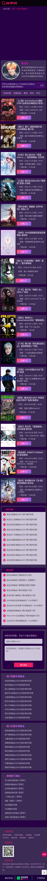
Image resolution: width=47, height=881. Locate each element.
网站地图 (23, 838)
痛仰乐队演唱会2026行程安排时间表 (19, 693)
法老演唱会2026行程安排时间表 (17, 717)
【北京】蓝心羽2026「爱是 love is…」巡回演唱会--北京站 (30, 156)
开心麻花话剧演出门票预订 (15, 780)
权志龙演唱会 (22, 9)
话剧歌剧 (29, 835)
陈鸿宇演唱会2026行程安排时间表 (18, 701)
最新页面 (14, 838)
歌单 (26, 93)
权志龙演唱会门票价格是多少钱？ (20, 590)
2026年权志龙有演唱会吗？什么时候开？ (23, 600)
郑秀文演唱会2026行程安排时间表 (18, 759)
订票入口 (24, 118)
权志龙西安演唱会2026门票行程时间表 (22, 560)
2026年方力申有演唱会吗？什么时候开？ (23, 621)
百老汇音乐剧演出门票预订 (15, 817)
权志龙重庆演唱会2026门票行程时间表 (22, 545)
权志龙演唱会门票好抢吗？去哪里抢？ (21, 580)
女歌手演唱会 (18, 835)
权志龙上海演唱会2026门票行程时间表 (22, 519)
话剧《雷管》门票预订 (13, 801)
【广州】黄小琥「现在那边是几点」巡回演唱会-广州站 (31, 344)
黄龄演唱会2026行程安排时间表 (17, 747)
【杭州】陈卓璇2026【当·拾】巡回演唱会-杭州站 (30, 481)
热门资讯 (6, 838)
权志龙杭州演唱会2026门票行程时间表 (22, 550)
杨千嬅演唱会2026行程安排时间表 (18, 734)
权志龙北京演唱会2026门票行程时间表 (22, 529)
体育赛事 (37, 835)
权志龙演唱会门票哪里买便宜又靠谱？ (21, 585)
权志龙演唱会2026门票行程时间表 (20, 514)
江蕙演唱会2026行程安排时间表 (17, 739)
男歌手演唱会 (7, 835)
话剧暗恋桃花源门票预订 (14, 792)
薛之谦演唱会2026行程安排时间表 (18, 689)
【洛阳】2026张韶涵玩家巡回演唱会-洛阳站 (31, 233)
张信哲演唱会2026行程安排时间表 (18, 681)
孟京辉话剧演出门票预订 (14, 788)
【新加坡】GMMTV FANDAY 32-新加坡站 (30, 453)
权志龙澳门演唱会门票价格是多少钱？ (21, 595)
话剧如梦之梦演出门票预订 (15, 813)
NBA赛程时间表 (11, 805)
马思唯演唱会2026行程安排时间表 (18, 697)
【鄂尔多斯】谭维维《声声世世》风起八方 (30, 207)
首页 (13, 9)
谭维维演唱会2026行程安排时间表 (18, 743)
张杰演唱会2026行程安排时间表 (17, 685)
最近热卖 (9, 878)
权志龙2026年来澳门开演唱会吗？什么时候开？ (25, 605)
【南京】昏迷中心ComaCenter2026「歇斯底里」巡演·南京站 (31, 318)
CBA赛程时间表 (11, 809)
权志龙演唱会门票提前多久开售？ (20, 575)
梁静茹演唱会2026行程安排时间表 (18, 755)
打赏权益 (41, 878)
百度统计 (31, 838)
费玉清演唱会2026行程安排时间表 (18, 713)
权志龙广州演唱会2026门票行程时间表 (22, 534)
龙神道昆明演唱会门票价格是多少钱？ (21, 610)
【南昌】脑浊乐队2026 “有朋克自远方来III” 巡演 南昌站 (30, 398)
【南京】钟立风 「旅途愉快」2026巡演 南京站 (30, 427)
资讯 (32, 93)
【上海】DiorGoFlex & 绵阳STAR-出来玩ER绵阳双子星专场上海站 (31, 102)
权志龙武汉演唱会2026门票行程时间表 (22, 555)
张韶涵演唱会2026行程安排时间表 (18, 730)
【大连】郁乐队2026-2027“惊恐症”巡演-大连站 (31, 182)
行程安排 (7, 93)
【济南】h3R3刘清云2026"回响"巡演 (30, 370)
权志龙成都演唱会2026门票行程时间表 (22, 540)
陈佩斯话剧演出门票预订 (14, 784)
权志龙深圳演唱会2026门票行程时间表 (22, 524)
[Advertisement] (23, 36)
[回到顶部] (44, 872)
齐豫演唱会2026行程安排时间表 (17, 763)
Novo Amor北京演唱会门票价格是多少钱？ (23, 615)
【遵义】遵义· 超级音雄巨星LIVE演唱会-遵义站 (29, 127)
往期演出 (17, 93)
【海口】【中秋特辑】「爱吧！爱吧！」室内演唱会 (30, 261)
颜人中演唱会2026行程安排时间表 (18, 705)
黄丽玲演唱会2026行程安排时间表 (18, 767)
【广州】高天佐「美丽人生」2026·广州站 (30, 290)
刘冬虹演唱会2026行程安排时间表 (18, 709)
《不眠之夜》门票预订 (13, 796)
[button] (23, 878)
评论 (38, 93)
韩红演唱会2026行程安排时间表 (17, 751)
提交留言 (23, 665)
